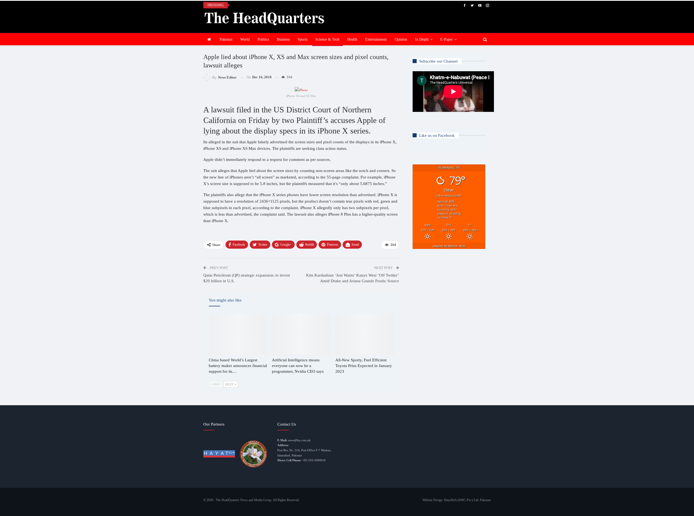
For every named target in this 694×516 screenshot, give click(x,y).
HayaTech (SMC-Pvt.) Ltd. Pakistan (467, 500)
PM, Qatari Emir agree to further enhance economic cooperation (288, 5)
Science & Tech (327, 39)
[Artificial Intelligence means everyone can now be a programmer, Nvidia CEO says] (301, 334)
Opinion (401, 39)
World (245, 39)
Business (283, 39)
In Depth (422, 39)
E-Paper (446, 39)
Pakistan (226, 39)
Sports (302, 39)
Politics (263, 39)
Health (352, 39)
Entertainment (376, 39)
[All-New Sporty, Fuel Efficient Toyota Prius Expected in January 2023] (364, 334)
